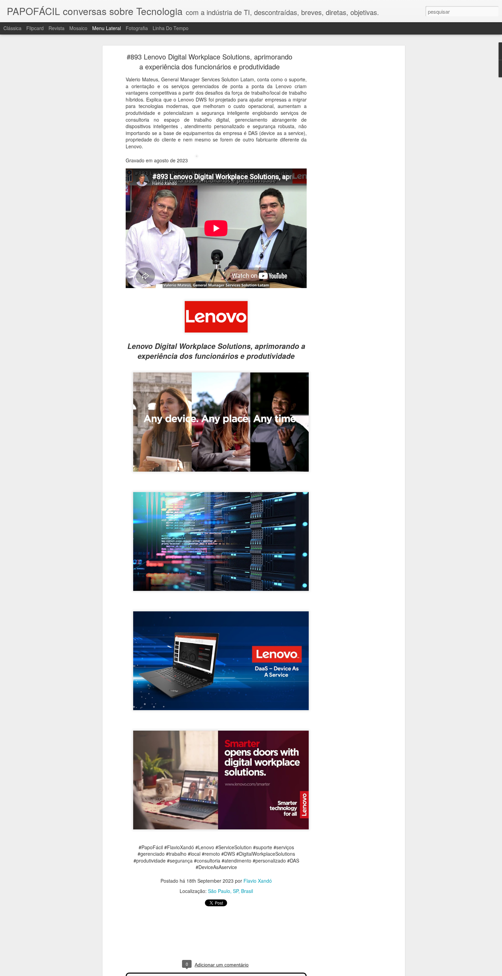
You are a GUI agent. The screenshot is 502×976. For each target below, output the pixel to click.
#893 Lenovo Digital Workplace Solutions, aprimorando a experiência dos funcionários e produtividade (209, 61)
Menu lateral (106, 28)
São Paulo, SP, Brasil (230, 890)
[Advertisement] (344, 162)
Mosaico (78, 28)
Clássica (12, 28)
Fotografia (137, 28)
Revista (56, 28)
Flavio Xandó (257, 880)
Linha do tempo (171, 28)
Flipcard (35, 28)
